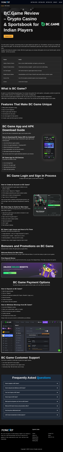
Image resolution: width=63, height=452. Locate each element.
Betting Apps (42, 2)
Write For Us (51, 437)
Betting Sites (34, 2)
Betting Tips (49, 2)
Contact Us (50, 433)
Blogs (60, 2)
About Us (34, 435)
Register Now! (8, 36)
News (49, 435)
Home (2, 5)
